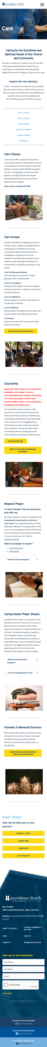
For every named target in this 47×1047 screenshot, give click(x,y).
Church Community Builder (32, 928)
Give (5, 936)
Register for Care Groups (21, 331)
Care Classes (23, 112)
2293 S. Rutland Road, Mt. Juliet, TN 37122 (20, 910)
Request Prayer (23, 129)
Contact (7, 942)
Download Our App (32, 942)
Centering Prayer (16, 548)
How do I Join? (23, 833)
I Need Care (23, 841)
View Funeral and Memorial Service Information (23, 753)
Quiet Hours (14, 551)
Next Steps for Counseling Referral (23, 450)
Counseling (23, 124)
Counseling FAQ (15, 441)
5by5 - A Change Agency (31, 1001)
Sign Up (27, 936)
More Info (23, 848)
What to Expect (10, 928)
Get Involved (23, 855)
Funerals (23, 140)
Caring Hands (23, 135)
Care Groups (23, 118)
